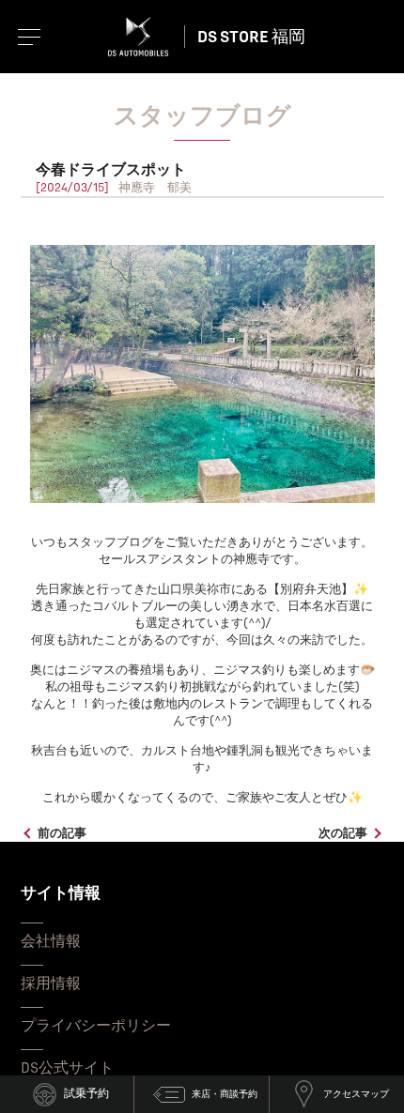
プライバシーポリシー (96, 1025)
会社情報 (51, 941)
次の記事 (343, 833)
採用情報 (51, 983)
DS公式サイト (67, 1068)
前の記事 (62, 833)
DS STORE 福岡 (251, 37)
